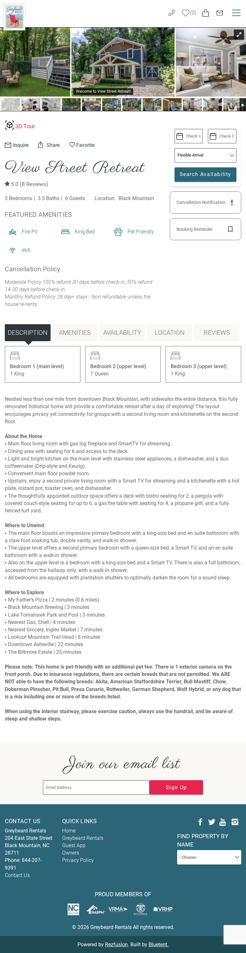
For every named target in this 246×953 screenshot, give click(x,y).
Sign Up (176, 787)
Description (27, 332)
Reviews (217, 332)
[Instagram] (235, 822)
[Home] (14, 16)
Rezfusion (116, 944)
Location (169, 332)
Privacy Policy (78, 860)
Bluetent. (158, 944)
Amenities (75, 332)
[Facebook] (200, 822)
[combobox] (209, 857)
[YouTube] (223, 822)
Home (69, 831)
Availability (122, 332)
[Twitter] (212, 822)
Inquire (20, 145)
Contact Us (17, 875)
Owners (70, 853)
